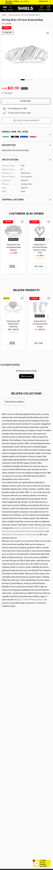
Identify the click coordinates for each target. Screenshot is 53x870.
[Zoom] (48, 33)
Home (4, 15)
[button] (2, 240)
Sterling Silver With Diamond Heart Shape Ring (13, 324)
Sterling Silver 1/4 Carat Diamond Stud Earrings (19, 534)
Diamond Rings (37, 599)
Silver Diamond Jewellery (14, 401)
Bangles (18, 599)
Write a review (26, 376)
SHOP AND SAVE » (27, 3)
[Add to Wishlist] (22, 221)
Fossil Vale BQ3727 (38, 531)
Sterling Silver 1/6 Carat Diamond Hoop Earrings (39, 324)
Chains (25, 599)
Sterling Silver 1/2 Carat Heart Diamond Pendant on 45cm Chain (39, 248)
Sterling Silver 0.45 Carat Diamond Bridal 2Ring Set (13, 247)
